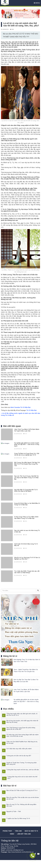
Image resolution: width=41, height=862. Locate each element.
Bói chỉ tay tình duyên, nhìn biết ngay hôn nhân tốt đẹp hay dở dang (22, 721)
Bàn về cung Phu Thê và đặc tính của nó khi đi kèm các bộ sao (22, 798)
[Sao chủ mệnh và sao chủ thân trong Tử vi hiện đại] (7, 535)
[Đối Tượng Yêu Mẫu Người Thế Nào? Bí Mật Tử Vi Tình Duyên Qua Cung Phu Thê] (7, 467)
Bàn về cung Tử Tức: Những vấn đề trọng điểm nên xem (21, 805)
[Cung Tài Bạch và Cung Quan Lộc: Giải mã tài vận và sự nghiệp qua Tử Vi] (5, 454)
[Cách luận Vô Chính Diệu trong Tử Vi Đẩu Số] (7, 549)
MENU (37, 3)
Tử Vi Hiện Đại (31, 410)
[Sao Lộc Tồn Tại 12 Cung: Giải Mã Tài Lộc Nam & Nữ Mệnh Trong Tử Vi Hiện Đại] (7, 481)
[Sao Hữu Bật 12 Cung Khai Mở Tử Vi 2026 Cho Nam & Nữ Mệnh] (7, 494)
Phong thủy (7, 831)
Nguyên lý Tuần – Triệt (13, 811)
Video (12, 834)
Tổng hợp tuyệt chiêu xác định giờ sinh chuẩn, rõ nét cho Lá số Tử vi (21, 714)
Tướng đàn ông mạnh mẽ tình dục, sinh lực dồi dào (22, 769)
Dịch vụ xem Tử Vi (31, 831)
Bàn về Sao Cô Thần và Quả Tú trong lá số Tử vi (21, 790)
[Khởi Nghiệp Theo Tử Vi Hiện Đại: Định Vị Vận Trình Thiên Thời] (7, 662)
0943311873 (11, 848)
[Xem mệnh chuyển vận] (11, 3)
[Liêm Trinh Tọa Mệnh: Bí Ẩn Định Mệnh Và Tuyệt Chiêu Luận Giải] (7, 434)
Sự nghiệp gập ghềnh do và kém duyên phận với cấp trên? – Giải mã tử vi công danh (26, 701)
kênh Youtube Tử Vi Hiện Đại (20, 407)
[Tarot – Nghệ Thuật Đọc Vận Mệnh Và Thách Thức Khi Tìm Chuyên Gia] (7, 672)
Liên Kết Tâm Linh (24, 834)
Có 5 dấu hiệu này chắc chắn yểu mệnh (19, 748)
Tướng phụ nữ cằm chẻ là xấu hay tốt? (18, 755)
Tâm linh (18, 831)
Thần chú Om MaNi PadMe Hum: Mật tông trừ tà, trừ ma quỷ (22, 742)
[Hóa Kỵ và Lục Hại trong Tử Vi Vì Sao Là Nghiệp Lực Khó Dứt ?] (7, 562)
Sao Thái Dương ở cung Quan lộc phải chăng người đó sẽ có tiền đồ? (20, 728)
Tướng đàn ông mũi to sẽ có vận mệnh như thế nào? (22, 777)
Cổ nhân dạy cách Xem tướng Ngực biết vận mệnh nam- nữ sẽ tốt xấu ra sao (22, 735)
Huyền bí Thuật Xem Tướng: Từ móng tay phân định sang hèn (21, 763)
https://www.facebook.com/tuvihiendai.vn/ (21, 852)
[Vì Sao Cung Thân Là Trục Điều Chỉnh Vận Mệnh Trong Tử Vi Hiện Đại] (7, 522)
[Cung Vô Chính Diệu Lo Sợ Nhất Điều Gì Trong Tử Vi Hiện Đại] (7, 508)
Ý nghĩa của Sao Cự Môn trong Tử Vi (18, 818)
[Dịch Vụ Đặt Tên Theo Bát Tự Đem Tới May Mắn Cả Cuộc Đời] (7, 682)
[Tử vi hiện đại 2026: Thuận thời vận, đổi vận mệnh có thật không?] (7, 576)
